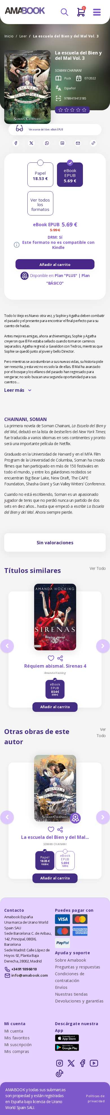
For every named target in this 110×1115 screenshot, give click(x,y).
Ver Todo (98, 568)
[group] (55, 264)
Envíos (61, 987)
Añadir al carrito (55, 264)
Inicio (9, 36)
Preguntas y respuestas (77, 967)
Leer (23, 36)
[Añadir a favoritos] (51, 658)
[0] (81, 14)
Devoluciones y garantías (79, 1001)
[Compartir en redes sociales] (60, 658)
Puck (67, 78)
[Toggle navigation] (97, 12)
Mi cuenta (13, 1031)
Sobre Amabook (70, 960)
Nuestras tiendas (71, 994)
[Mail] (77, 143)
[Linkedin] (62, 143)
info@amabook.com (29, 975)
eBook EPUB (57, 129)
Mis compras (16, 1051)
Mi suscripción (18, 1044)
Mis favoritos (17, 1037)
